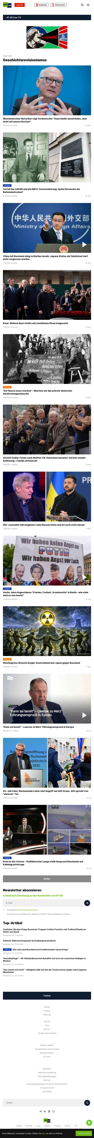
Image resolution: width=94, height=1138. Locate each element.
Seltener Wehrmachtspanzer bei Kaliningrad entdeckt (29, 940)
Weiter (47, 879)
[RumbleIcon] (49, 1111)
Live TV (19, 5)
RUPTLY (47, 1029)
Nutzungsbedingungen (47, 1076)
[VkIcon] (45, 1111)
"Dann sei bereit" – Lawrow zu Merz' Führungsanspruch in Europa (38, 727)
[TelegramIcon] (40, 1111)
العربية (38, 1126)
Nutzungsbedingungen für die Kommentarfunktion (47, 1084)
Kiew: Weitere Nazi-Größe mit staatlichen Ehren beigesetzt (35, 323)
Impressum (47, 1069)
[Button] (87, 903)
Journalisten (47, 1092)
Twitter (47, 995)
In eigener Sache (47, 1088)
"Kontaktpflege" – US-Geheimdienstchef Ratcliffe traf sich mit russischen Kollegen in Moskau (44, 959)
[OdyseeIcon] (54, 1111)
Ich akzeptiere (22, 910)
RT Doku (47, 1057)
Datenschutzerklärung (47, 1072)
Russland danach (47, 1045)
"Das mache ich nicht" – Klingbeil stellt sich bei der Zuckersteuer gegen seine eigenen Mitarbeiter (45, 970)
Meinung (47, 1015)
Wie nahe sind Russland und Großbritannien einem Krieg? (40, 949)
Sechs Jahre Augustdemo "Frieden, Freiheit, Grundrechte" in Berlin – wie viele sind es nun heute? (45, 594)
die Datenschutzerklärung (28, 910)
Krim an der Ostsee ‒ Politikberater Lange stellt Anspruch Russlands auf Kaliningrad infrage (43, 863)
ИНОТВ (47, 1022)
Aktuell (47, 1007)
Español (47, 1126)
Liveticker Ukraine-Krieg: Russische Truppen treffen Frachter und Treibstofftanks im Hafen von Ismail (44, 930)
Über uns (47, 1080)
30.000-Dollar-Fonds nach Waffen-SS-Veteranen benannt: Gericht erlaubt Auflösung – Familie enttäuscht (44, 459)
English (19, 1126)
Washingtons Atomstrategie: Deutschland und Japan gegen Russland (41, 663)
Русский (29, 1126)
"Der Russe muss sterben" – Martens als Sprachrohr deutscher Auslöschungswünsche (37, 392)
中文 (76, 1126)
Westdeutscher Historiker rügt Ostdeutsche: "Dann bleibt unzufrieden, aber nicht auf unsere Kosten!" (45, 120)
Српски (67, 1126)
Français (57, 1126)
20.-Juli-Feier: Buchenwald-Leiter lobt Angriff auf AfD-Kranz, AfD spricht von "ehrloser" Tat (45, 792)
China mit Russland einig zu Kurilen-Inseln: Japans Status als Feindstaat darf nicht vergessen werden (45, 257)
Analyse (47, 1011)
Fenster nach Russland (47, 1033)
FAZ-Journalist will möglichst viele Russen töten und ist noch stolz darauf (44, 525)
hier (43, 1133)
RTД (47, 1025)
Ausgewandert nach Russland (47, 1049)
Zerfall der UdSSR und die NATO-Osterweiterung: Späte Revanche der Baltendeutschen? (41, 190)
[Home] (7, 5)
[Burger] (88, 5)
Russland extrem (47, 1053)
